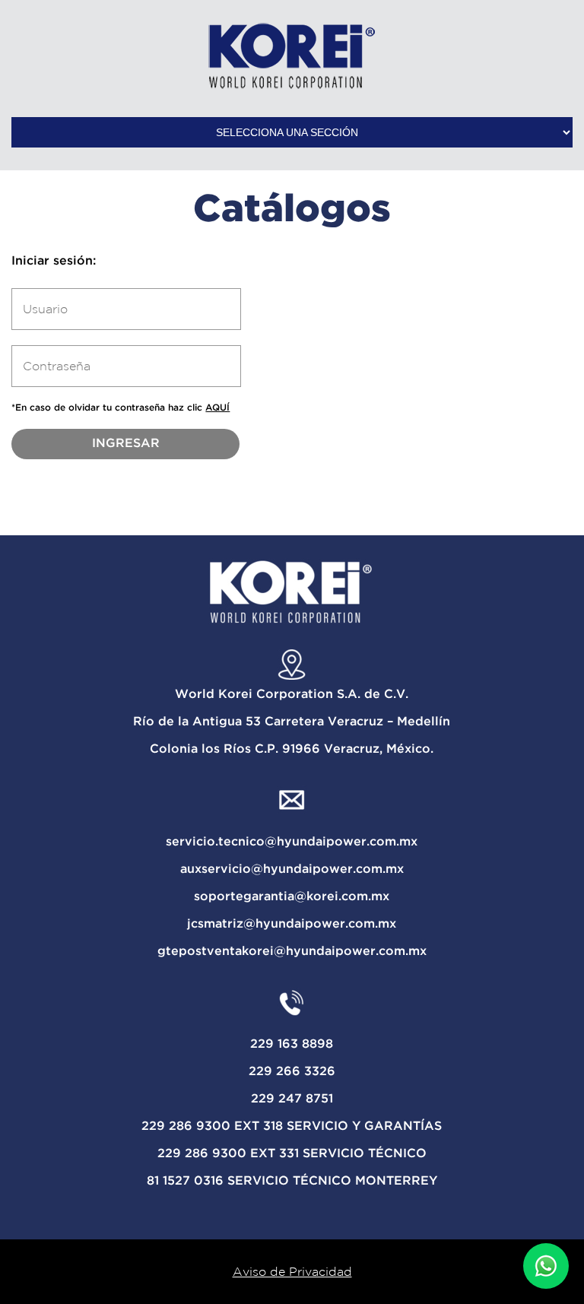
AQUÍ (217, 408)
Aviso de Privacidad (292, 1271)
